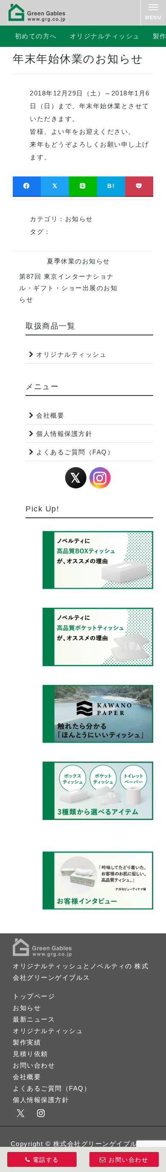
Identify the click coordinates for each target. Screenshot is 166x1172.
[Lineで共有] (83, 186)
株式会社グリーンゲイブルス (99, 1143)
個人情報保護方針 (64, 433)
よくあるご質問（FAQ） (75, 452)
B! (111, 185)
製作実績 (27, 1042)
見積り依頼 (30, 1053)
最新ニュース (34, 1019)
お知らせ (79, 218)
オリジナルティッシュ (105, 36)
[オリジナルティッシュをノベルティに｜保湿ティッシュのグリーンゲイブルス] (37, 13)
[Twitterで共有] (55, 186)
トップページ (34, 996)
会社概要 (50, 415)
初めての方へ (36, 36)
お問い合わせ (34, 1065)
